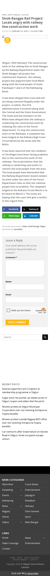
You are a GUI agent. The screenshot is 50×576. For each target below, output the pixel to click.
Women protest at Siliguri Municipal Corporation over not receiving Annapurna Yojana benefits (24, 410)
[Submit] (45, 337)
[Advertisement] (19, 360)
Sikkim (5, 516)
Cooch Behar (31, 484)
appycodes (32, 573)
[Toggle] (21, 490)
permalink (18, 229)
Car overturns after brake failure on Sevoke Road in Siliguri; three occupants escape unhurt (25, 435)
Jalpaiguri (30, 495)
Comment (11, 257)
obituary (29, 506)
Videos (5, 522)
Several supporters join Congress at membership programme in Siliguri (21, 390)
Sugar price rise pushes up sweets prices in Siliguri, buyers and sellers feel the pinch (24, 399)
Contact (6, 548)
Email (8, 294)
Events (5, 495)
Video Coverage (10, 543)
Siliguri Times (37, 31)
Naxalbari (30, 500)
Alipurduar (7, 484)
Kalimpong (7, 500)
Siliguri (25, 15)
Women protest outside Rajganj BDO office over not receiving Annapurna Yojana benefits (24, 423)
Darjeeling (7, 489)
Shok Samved (32, 511)
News (4, 15)
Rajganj (6, 511)
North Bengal (14, 15)
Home (5, 537)
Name (9, 281)
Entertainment (32, 489)
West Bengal (31, 522)
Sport (28, 516)
